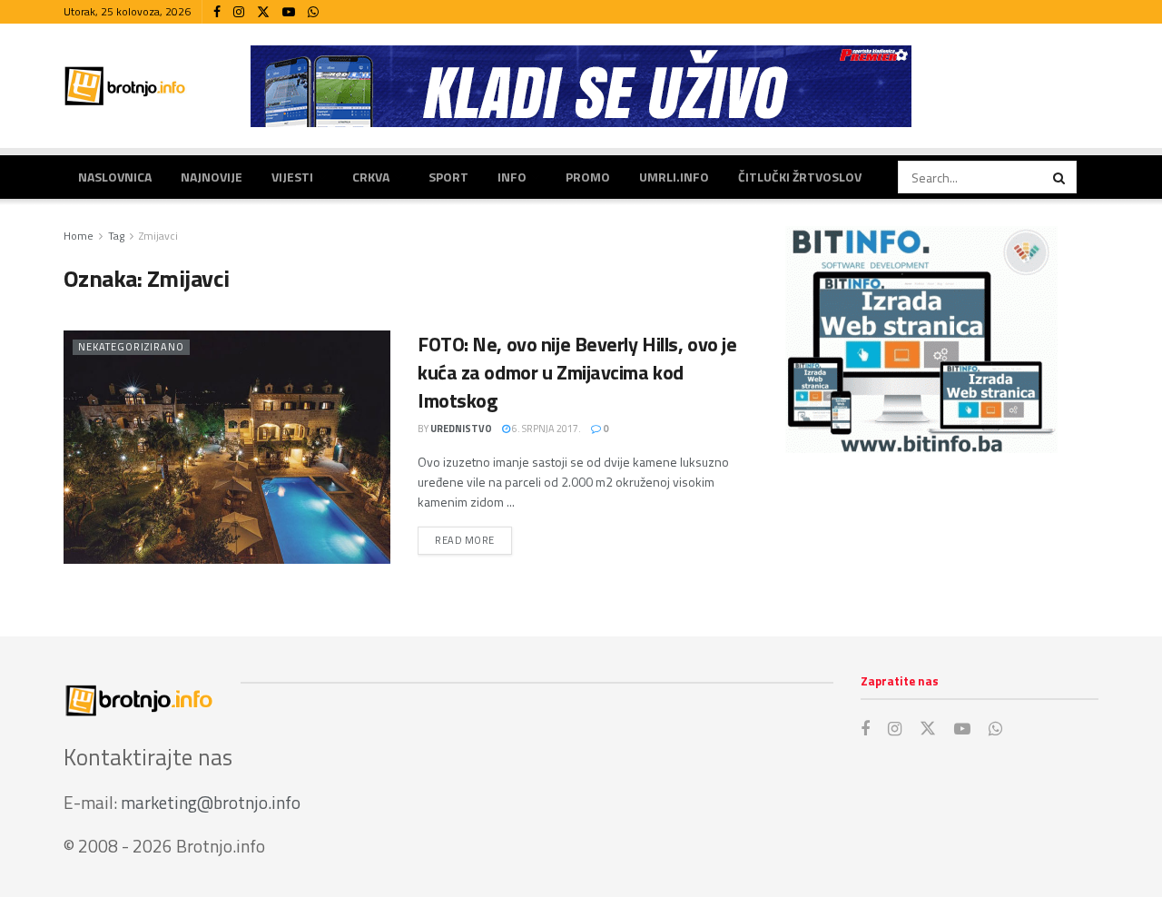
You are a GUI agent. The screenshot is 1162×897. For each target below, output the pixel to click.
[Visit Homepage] (125, 85)
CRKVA (370, 176)
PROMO (588, 176)
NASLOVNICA (115, 176)
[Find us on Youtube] (288, 12)
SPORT (448, 176)
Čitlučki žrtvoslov (800, 176)
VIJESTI (292, 176)
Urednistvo (461, 428)
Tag (116, 235)
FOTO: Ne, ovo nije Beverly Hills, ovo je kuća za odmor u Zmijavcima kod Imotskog (577, 372)
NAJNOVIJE (211, 176)
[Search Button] (1060, 177)
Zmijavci (158, 235)
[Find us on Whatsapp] (313, 12)
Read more (473, 539)
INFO (512, 176)
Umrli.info (674, 176)
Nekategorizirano (131, 347)
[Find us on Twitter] (263, 12)
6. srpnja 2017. (545, 428)
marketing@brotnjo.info (210, 802)
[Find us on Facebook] (217, 12)
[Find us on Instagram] (238, 12)
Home (79, 235)
